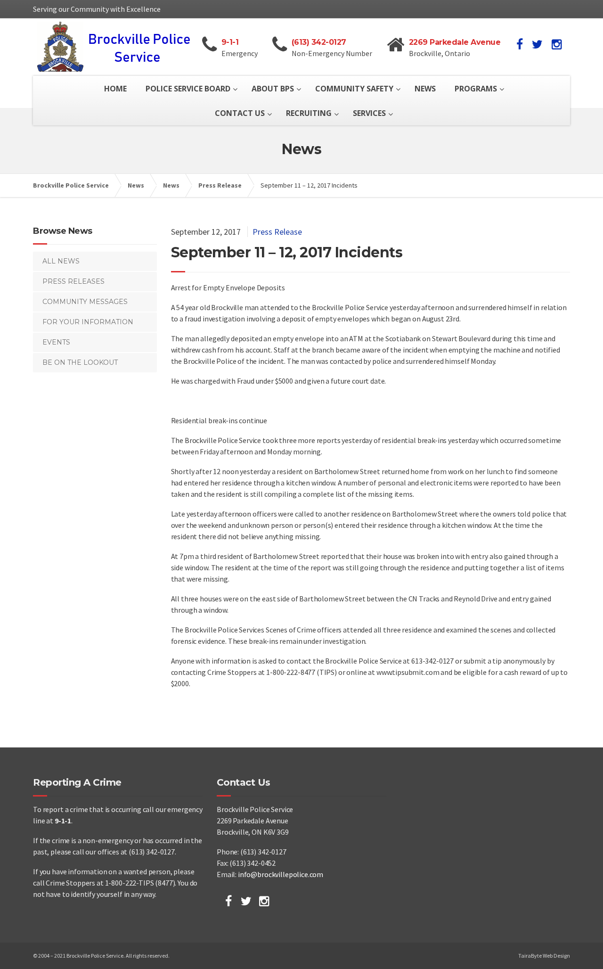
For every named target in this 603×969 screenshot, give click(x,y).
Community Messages (85, 301)
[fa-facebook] (520, 44)
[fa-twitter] (537, 44)
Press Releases (73, 281)
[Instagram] (264, 901)
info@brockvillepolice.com (280, 874)
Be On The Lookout (80, 362)
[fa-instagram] (556, 44)
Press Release (277, 231)
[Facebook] (228, 901)
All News (61, 261)
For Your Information (87, 322)
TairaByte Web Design (544, 955)
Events (56, 342)
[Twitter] (246, 901)
